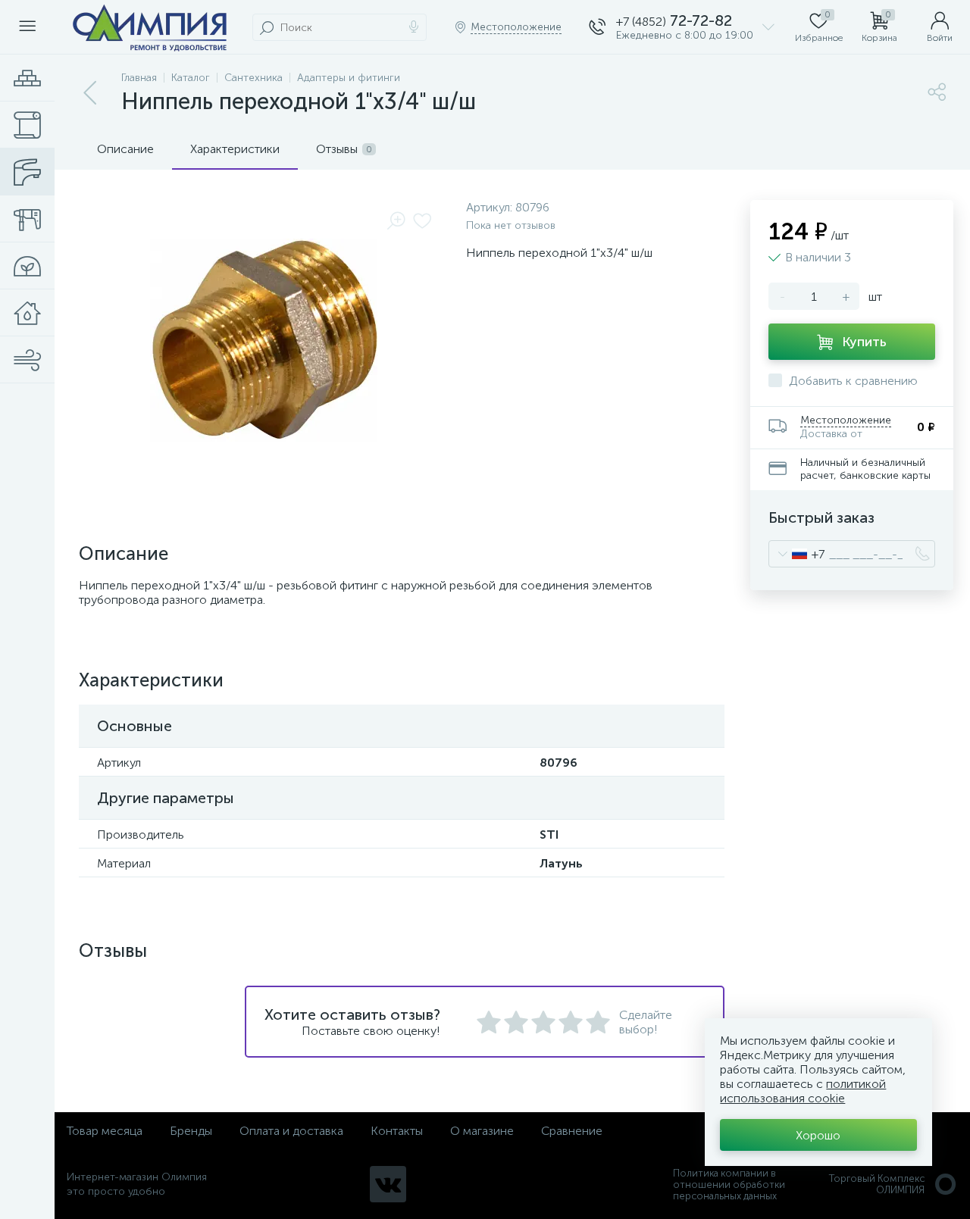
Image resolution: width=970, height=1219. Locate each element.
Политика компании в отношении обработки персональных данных (729, 1184)
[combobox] (796, 554)
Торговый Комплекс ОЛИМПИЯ (877, 1184)
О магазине (482, 1131)
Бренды (191, 1131)
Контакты (397, 1131)
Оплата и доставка (291, 1131)
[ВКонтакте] (388, 1184)
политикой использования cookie (803, 1091)
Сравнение (571, 1131)
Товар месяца (104, 1131)
